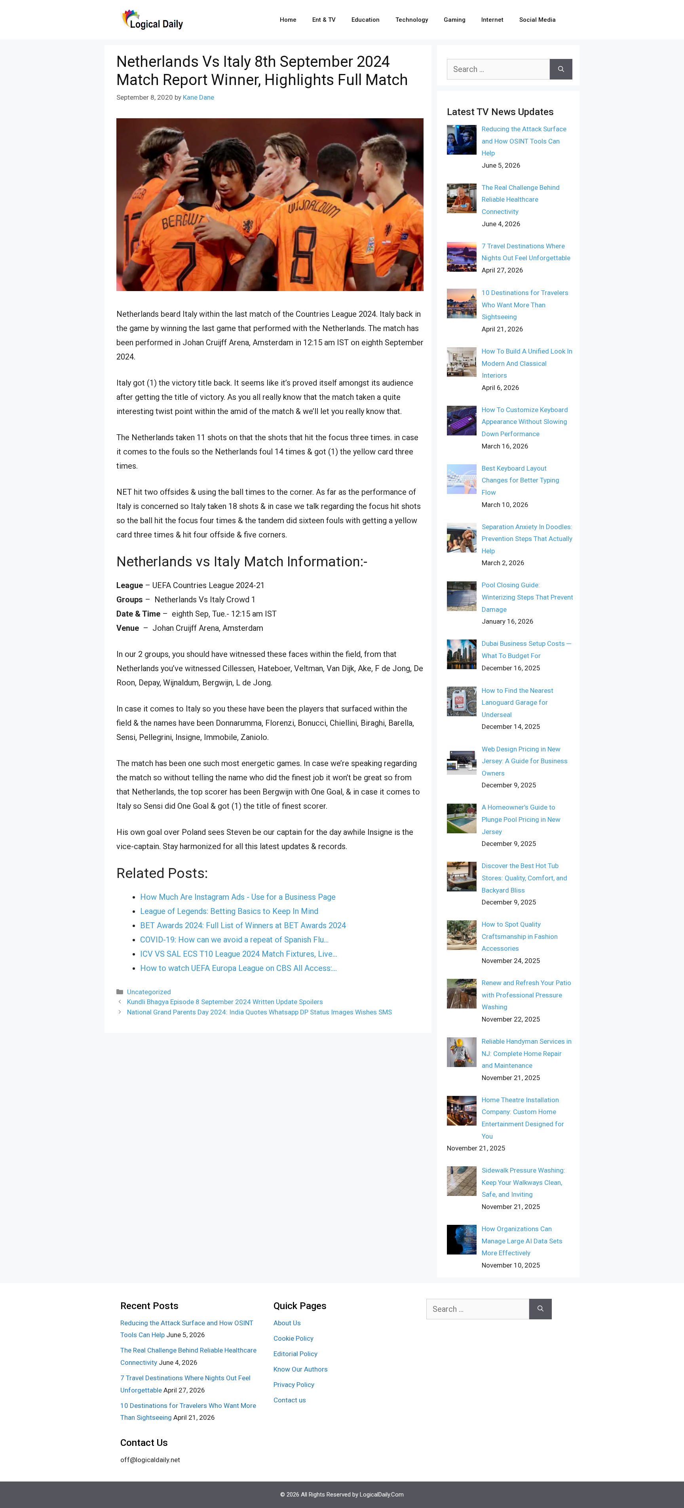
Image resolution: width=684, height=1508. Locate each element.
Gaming (455, 19)
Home (288, 19)
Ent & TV (324, 19)
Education (366, 19)
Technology (411, 19)
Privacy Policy (294, 1385)
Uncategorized (149, 992)
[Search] (561, 69)
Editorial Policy (295, 1354)
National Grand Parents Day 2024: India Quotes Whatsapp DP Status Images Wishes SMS (259, 1012)
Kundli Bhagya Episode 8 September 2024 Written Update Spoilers (225, 1002)
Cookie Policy (294, 1338)
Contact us (290, 1400)
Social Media (537, 19)
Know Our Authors (301, 1369)
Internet (492, 19)
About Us (287, 1323)
